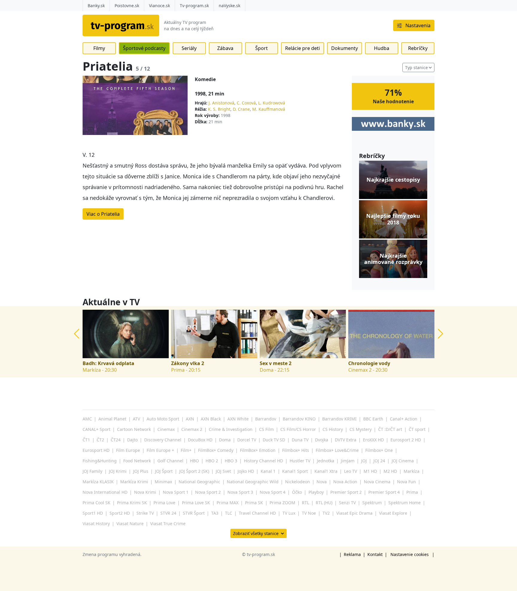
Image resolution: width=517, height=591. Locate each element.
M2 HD (390, 471)
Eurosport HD (96, 450)
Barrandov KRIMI (339, 419)
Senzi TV (347, 502)
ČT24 (116, 440)
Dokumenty (344, 48)
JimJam (348, 461)
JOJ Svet (223, 471)
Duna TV (300, 440)
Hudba (381, 48)
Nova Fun (406, 481)
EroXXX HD (373, 440)
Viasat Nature (130, 523)
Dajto (132, 440)
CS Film (266, 429)
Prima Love (164, 502)
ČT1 (86, 440)
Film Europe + (160, 450)
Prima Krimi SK (132, 502)
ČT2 (100, 440)
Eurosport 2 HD (405, 440)
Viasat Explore (393, 513)
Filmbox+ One (379, 450)
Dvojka (321, 440)
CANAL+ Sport (96, 429)
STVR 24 (168, 513)
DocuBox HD (200, 440)
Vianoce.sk (159, 5)
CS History (333, 429)
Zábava (225, 48)
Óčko (297, 492)
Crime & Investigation (231, 429)
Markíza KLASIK (98, 481)
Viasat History (96, 523)
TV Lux (288, 513)
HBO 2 (212, 461)
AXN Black (211, 419)
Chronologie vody (369, 363)
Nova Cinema (377, 481)
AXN (190, 419)
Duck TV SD (274, 440)
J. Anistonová (221, 103)
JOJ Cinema (403, 461)
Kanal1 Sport (295, 471)
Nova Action (345, 481)
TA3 (214, 513)
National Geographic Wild (253, 481)
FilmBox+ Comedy (215, 450)
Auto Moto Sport (163, 419)
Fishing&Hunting (100, 461)
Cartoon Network (134, 429)
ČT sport (417, 429)
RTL (305, 502)
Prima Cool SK (96, 502)
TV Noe (309, 513)
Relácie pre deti (302, 48)
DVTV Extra (345, 440)
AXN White (238, 419)
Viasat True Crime (167, 523)
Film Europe (128, 450)
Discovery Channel (162, 440)
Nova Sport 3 (240, 492)
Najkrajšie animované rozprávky (393, 259)
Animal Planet (112, 419)
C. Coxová (246, 103)
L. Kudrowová (271, 103)
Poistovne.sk (127, 5)
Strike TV (145, 513)
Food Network (137, 461)
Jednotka (325, 461)
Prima (412, 492)
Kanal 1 (268, 471)
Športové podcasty (144, 48)
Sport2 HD (120, 513)
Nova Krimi (145, 492)
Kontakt (375, 554)
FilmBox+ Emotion (258, 450)
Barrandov (265, 419)
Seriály (189, 48)
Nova (322, 481)
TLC (228, 513)
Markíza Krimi (134, 481)
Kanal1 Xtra (325, 471)
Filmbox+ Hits (295, 450)
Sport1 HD (93, 513)
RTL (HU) (324, 502)
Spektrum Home (404, 502)
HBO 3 (231, 461)
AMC (87, 419)
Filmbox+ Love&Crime (337, 450)
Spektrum (372, 502)
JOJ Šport (164, 471)
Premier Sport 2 (346, 492)
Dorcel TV (246, 440)
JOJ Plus (140, 471)
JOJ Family (92, 471)
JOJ (364, 461)
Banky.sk (96, 5)
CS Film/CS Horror (298, 429)
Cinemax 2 (191, 429)
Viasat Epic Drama (354, 513)
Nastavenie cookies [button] (409, 554)
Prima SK (254, 502)
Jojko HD (246, 471)
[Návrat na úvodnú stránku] (121, 25)
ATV (136, 419)
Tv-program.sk (194, 5)
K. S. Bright (219, 109)
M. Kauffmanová (268, 109)
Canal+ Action (403, 419)
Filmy (99, 48)
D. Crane (241, 109)
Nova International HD (105, 492)
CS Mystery (360, 429)
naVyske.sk (229, 5)
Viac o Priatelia (103, 214)
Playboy (316, 492)
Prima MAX (227, 502)
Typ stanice (416, 67)
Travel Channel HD (257, 513)
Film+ (186, 450)
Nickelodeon (297, 481)
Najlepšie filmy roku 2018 (393, 219)
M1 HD (370, 471)
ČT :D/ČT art (390, 429)
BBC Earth (373, 419)
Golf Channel (170, 461)
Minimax (163, 481)
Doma (225, 440)
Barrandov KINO (299, 419)
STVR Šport (194, 513)
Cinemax (166, 429)
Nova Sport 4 (272, 492)
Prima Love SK (196, 502)
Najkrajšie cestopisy (393, 180)
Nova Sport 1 (175, 492)
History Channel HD (263, 461)
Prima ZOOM (282, 502)
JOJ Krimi (118, 471)
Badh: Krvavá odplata (108, 363)
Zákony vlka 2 (187, 363)
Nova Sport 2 (208, 492)
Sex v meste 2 (275, 363)
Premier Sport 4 (384, 492)
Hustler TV (300, 461)
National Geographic (199, 481)
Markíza (411, 471)
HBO (194, 461)
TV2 (326, 513)
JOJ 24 (379, 461)
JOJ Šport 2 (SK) (194, 471)
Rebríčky (418, 48)
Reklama (352, 554)
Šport (261, 48)
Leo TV (350, 471)
